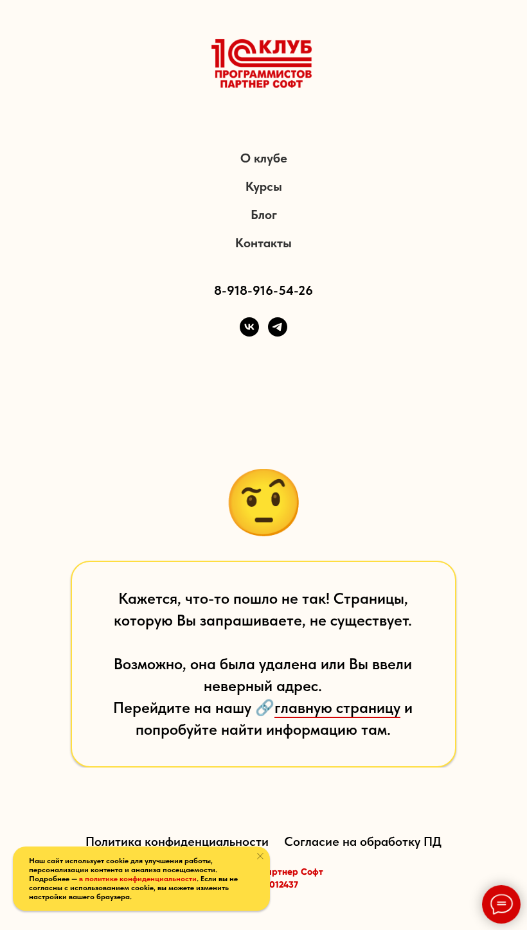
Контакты (263, 242)
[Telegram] (277, 327)
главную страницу (337, 707)
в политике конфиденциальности (138, 878)
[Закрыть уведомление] (260, 856)
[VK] (249, 327)
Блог (264, 214)
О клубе (263, 158)
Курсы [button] (264, 186)
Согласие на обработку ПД (363, 841)
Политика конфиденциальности (177, 841)
